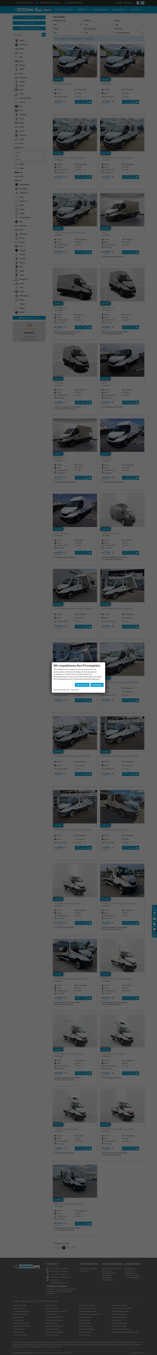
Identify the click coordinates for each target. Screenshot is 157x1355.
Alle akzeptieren (82, 685)
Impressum (75, 690)
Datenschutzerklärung (61, 690)
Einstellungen (97, 685)
